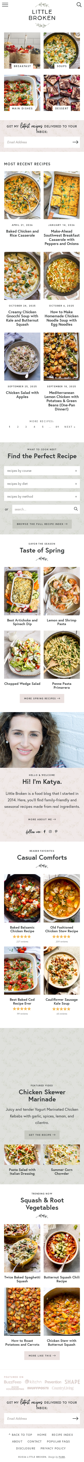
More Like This (41, 1355)
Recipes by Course (19, 471)
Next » (70, 426)
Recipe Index (62, 1435)
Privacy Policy (53, 1448)
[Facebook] (44, 831)
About (17, 1441)
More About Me (40, 819)
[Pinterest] (56, 831)
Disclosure (25, 1448)
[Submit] (74, 142)
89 (58, 426)
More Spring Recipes (40, 698)
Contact (35, 1441)
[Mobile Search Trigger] (78, 7)
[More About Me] (42, 740)
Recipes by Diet (17, 484)
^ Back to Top (20, 1435)
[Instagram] (50, 831)
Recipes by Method (20, 496)
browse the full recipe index (41, 524)
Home (42, 1435)
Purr (62, 1456)
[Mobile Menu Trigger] (5, 7)
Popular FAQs (58, 1441)
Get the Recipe (41, 1134)
